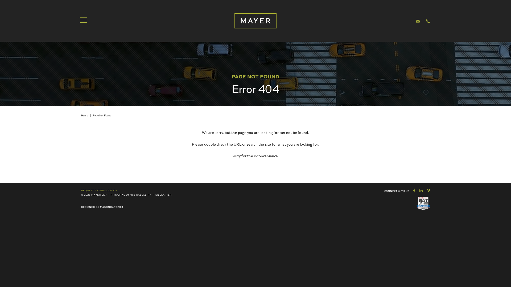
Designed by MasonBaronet (102, 206)
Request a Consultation (99, 190)
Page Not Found (102, 115)
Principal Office (123, 194)
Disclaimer (163, 194)
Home (84, 115)
